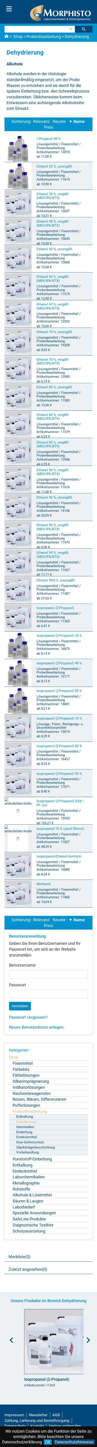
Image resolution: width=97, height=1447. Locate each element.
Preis (48, 127)
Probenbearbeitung (43, 36)
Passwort (17, 985)
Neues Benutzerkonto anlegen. (37, 1027)
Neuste (59, 121)
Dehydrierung (77, 36)
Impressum (14, 1415)
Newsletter (38, 1415)
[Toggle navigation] (9, 8)
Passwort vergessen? (28, 1017)
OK (47, 1442)
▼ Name (77, 121)
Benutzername (22, 965)
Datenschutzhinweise (74, 1442)
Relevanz (41, 121)
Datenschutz (15, 1426)
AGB (56, 1415)
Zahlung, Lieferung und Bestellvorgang (37, 1420)
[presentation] (10, 1338)
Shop (18, 36)
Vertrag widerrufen (65, 1426)
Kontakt (37, 1426)
